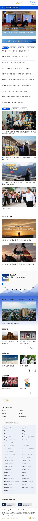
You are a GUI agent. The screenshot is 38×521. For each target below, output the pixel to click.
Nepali (25, 440)
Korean (8, 490)
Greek (8, 466)
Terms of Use (14, 518)
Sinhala (26, 463)
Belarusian (10, 434)
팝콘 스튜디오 (6, 216)
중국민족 (5, 376)
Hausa (7, 469)
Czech (7, 449)
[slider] (2, 284)
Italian (8, 484)
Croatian (9, 446)
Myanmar (28, 437)
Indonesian (11, 481)
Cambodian (8, 443)
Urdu (24, 484)
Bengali (7, 437)
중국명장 (5, 329)
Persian (26, 443)
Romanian (27, 454)
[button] (30, 348)
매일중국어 (6, 353)
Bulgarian (9, 440)
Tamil (25, 472)
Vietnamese (28, 487)
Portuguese (28, 449)
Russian (26, 458)
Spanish (26, 466)
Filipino (8, 458)
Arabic (7, 431)
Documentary (22, 416)
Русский (4, 416)
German (8, 463)
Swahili (26, 469)
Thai (24, 475)
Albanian (8, 428)
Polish (25, 446)
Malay (27, 431)
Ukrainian (27, 481)
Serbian (26, 460)
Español (21, 410)
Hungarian (9, 478)
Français (4, 413)
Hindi (7, 475)
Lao (24, 428)
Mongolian (27, 434)
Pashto (25, 452)
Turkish (26, 478)
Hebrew (8, 472)
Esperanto (9, 454)
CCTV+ (4, 419)
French (8, 460)
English (4, 410)
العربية (20, 413)
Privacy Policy (5, 518)
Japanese (9, 487)
